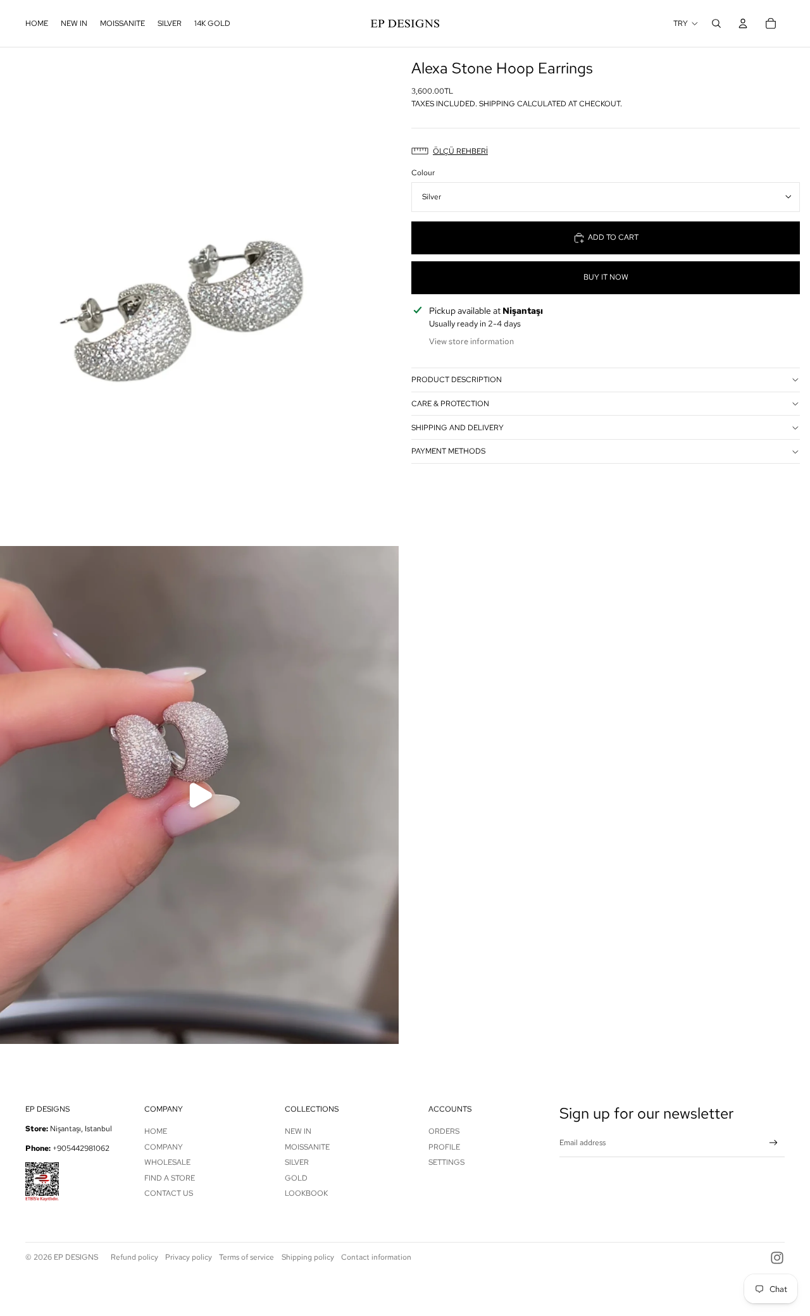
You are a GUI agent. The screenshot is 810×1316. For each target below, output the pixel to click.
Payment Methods (448, 451)
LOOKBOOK (306, 1193)
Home (155, 1131)
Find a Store (169, 1178)
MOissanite (307, 1147)
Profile (444, 1147)
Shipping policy (308, 1257)
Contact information (376, 1257)
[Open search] (716, 23)
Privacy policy (188, 1257)
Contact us (168, 1193)
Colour (423, 173)
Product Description (456, 380)
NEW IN (298, 1131)
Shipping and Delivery (457, 428)
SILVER (297, 1162)
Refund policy (134, 1257)
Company (163, 1147)
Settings (446, 1162)
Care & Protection (450, 404)
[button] (605, 152)
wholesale (167, 1162)
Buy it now (605, 277)
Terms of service (246, 1257)
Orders (443, 1131)
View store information (471, 341)
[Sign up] (774, 1143)
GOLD (296, 1178)
